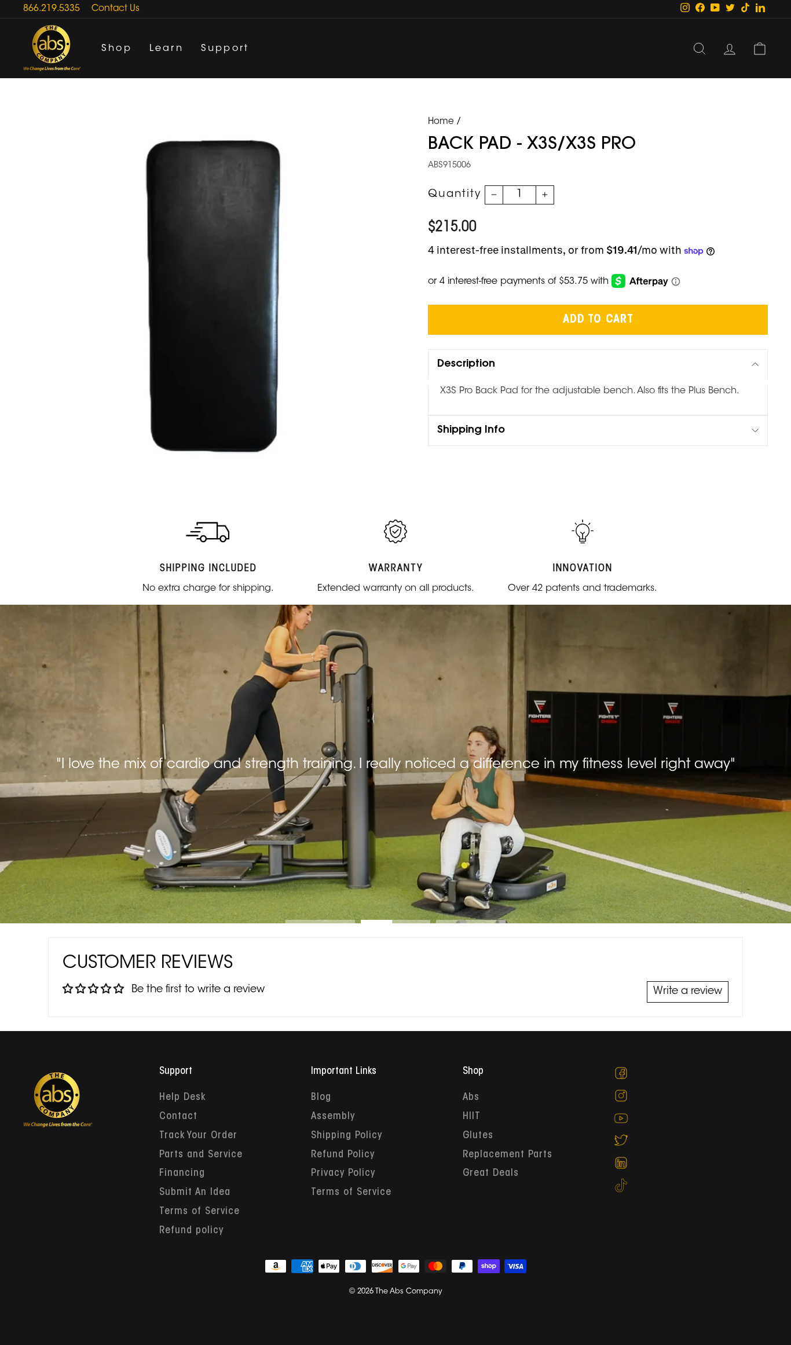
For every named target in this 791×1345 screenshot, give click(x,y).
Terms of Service (199, 1212)
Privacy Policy (343, 1173)
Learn (166, 48)
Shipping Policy (346, 1136)
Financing (182, 1173)
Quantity (454, 194)
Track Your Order (198, 1136)
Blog (321, 1097)
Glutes (478, 1136)
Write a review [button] (687, 991)
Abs (471, 1097)
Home (441, 122)
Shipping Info (471, 430)
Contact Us (115, 9)
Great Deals (491, 1173)
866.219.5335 (51, 9)
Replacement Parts (507, 1155)
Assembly (333, 1117)
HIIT (472, 1117)
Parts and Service (201, 1155)
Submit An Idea (194, 1192)
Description (466, 364)
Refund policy (191, 1231)
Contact (178, 1117)
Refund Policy (343, 1155)
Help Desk (182, 1097)
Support (225, 48)
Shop (116, 48)
